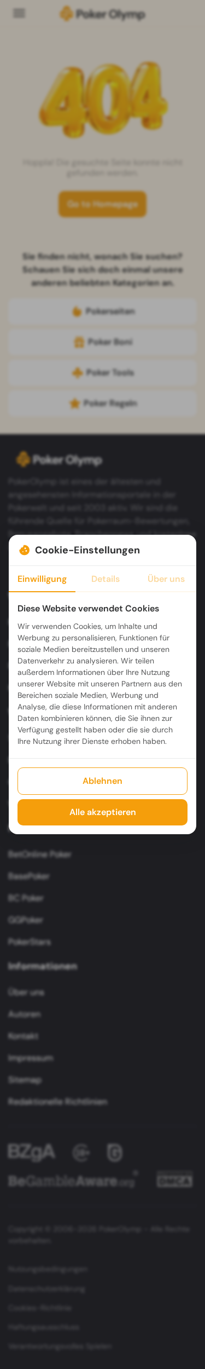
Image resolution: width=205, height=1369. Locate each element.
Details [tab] (105, 579)
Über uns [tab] (166, 579)
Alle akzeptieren (102, 812)
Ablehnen (102, 781)
